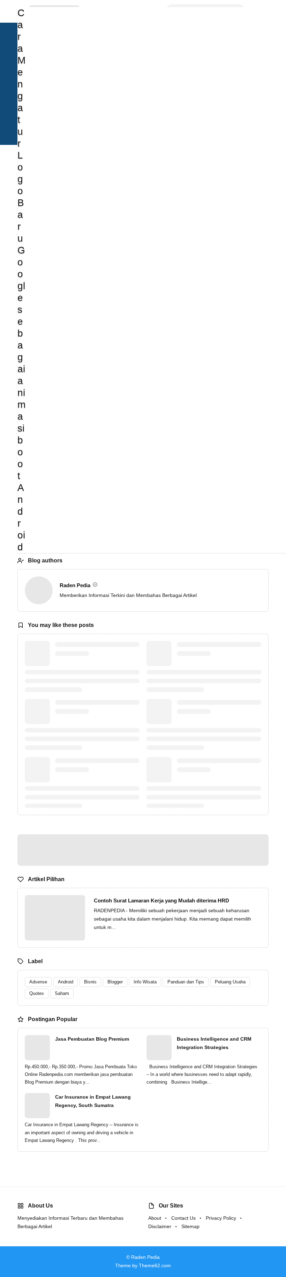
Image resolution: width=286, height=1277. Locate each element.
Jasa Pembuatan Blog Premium (92, 1039)
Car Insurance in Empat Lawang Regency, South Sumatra (93, 1101)
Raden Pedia (76, 585)
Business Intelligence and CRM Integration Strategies (214, 1043)
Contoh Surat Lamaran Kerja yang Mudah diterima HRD (161, 900)
